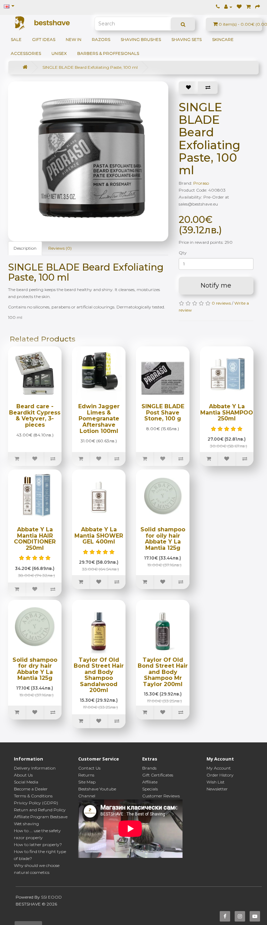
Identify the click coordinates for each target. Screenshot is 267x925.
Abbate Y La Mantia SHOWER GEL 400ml (98, 535)
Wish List (216, 782)
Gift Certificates (157, 775)
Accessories (26, 53)
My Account (219, 768)
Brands (149, 768)
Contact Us (89, 768)
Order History (220, 775)
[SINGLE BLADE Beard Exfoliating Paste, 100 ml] (91, 158)
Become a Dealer (31, 788)
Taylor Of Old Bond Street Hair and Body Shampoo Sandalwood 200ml (99, 675)
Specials (150, 788)
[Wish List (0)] (239, 6)
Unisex (59, 53)
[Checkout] (257, 6)
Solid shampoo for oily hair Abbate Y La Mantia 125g (162, 538)
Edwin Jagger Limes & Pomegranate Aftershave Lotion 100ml (99, 418)
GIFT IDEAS (43, 39)
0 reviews (221, 303)
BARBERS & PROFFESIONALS (108, 53)
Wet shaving (26, 823)
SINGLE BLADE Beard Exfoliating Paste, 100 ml (90, 67)
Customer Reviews (161, 795)
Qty (183, 252)
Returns (86, 775)
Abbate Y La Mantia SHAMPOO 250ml (226, 412)
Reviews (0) (60, 248)
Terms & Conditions (33, 795)
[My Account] (228, 6)
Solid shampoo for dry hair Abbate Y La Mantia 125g (35, 669)
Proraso (201, 183)
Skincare (223, 39)
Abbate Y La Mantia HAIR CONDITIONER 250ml (35, 538)
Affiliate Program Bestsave (40, 816)
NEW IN (73, 39)
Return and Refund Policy (40, 809)
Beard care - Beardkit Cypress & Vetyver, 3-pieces (34, 415)
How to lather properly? (38, 844)
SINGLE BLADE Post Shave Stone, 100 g (162, 412)
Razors (101, 39)
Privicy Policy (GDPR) (36, 802)
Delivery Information (35, 768)
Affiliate (149, 782)
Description (25, 248)
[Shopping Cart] (248, 6)
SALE (16, 39)
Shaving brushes (141, 39)
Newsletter (217, 788)
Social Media (26, 782)
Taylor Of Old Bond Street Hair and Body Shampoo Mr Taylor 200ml (163, 672)
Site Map (87, 782)
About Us (23, 775)
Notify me (216, 285)
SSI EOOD (51, 897)
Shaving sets (186, 39)
